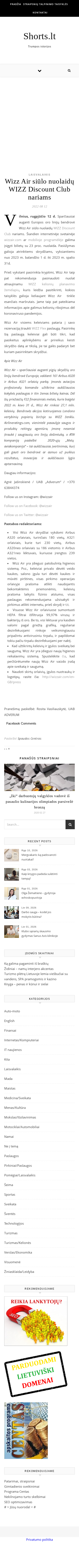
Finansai (10, 1030)
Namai (9, 1136)
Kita (7, 1059)
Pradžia (15, 4)
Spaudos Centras (30, 738)
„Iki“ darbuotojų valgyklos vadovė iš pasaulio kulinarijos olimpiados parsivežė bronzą (39, 801)
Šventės (9, 1214)
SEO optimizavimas (18, 1502)
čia (64, 656)
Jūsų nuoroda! (20, 1507)
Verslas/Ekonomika (18, 1252)
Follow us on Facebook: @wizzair (28, 506)
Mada (8, 1079)
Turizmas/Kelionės (17, 1243)
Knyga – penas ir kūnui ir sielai (26, 984)
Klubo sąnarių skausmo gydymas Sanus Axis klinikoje (39, 933)
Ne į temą (11, 1146)
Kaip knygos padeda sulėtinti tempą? (39, 876)
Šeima (8, 1185)
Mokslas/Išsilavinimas (20, 1117)
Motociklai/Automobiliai (21, 1127)
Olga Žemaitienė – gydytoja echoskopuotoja (38, 895)
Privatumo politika (39, 1539)
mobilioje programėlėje (45, 240)
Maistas (9, 1088)
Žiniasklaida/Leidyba (19, 1272)
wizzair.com (12, 240)
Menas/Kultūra (15, 1107)
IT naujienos (13, 1050)
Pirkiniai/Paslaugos (18, 1165)
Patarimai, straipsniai (19, 1481)
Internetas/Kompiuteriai (21, 1040)
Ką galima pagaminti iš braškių (26, 963)
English (9, 1021)
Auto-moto (12, 1011)
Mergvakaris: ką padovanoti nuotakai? (38, 857)
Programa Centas (16, 1491)
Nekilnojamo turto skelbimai (25, 1497)
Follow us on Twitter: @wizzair (26, 515)
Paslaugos (11, 1156)
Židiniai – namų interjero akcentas (29, 969)
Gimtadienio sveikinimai (21, 1486)
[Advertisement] (39, 118)
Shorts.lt (39, 36)
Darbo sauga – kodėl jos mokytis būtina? (36, 914)
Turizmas (10, 1233)
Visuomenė (12, 1262)
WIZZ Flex (39, 328)
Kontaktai (40, 12)
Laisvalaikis (40, 174)
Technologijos (14, 1223)
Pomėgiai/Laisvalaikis (19, 1175)
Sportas (9, 1194)
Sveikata (10, 1204)
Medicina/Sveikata (17, 1098)
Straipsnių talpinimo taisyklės (45, 4)
